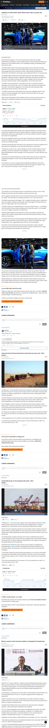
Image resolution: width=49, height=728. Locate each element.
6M (10, 115)
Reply (4, 335)
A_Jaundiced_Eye (7, 338)
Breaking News (4, 5)
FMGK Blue (6, 330)
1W (5, 115)
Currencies (12, 5)
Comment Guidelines (5, 327)
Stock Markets (26, 5)
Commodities (19, 5)
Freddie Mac (13, 544)
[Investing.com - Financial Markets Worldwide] (7, 2)
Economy (43, 5)
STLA (37, 73)
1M (7, 115)
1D (3, 115)
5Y (14, 115)
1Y (12, 115)
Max (17, 115)
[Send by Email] (13, 307)
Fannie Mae (13, 522)
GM (6, 73)
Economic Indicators (35, 5)
